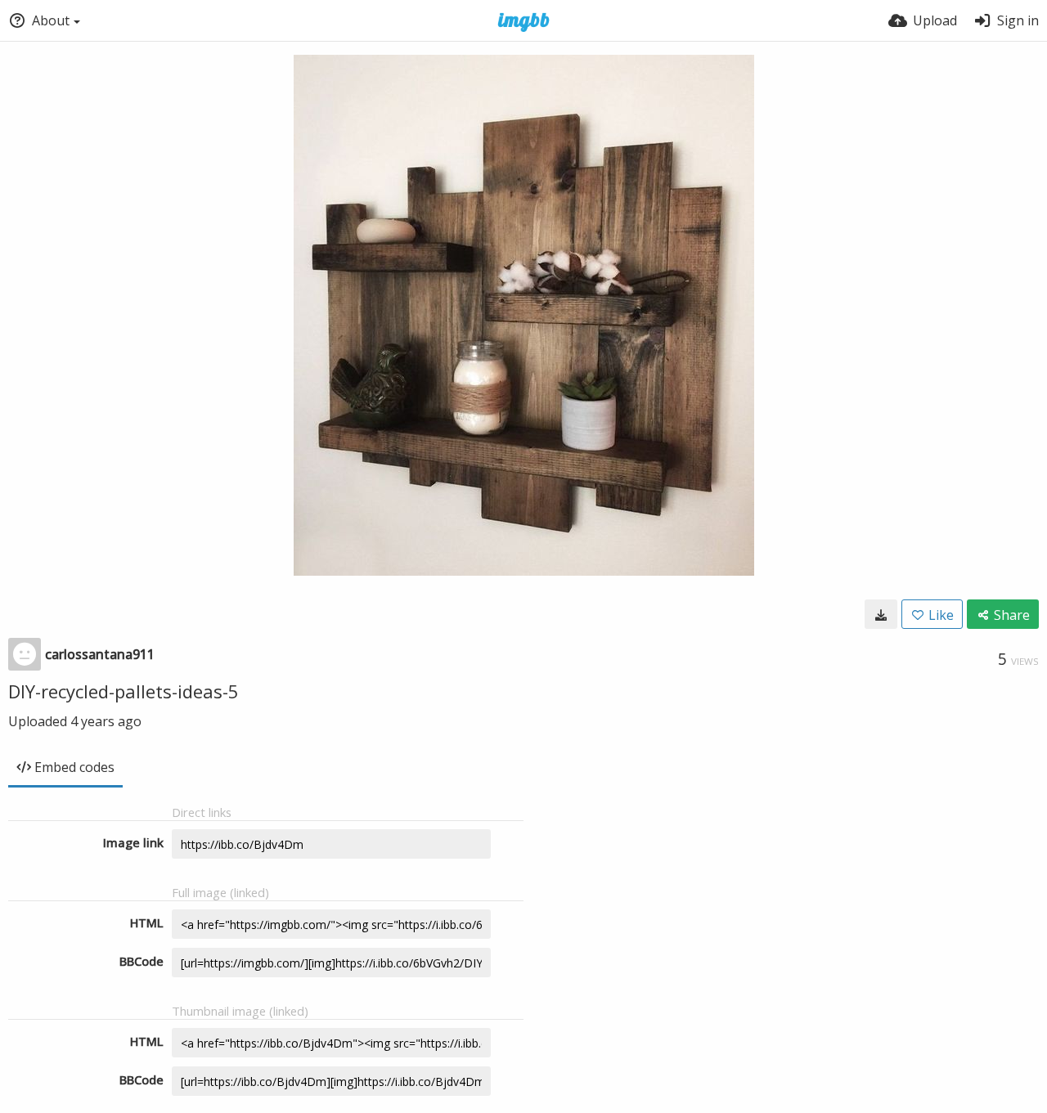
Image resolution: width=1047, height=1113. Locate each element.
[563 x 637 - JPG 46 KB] (881, 614)
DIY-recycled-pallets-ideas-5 (123, 691)
